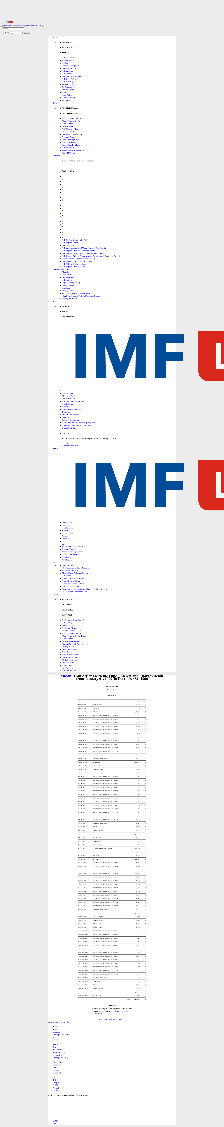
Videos (55, 448)
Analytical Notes (68, 663)
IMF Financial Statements (71, 76)
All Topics (66, 100)
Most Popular (67, 560)
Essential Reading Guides (71, 631)
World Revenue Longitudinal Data (74, 592)
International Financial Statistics (73, 578)
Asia (63, 541)
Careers (55, 1067)
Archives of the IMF (69, 84)
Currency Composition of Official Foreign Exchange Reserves (85, 589)
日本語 (55, 1085)
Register (72, 443)
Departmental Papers (69, 649)
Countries (56, 156)
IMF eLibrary (67, 623)
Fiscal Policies (67, 95)
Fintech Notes (67, 665)
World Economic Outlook (71, 118)
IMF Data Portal (68, 565)
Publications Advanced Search (73, 620)
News (55, 301)
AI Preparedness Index (70, 570)
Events (55, 1040)
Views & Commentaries (71, 415)
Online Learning (68, 285)
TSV (108, 690)
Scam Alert (57, 1073)
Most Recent (66, 557)
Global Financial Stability (71, 121)
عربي (55, 1077)
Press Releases (67, 404)
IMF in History (67, 82)
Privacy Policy (58, 1062)
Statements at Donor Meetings (73, 409)
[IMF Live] (10, 22)
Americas (65, 539)
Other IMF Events (68, 153)
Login (64, 443)
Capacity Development (70, 66)
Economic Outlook (69, 549)
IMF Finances (67, 74)
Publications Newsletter (70, 628)
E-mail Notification (69, 428)
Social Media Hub (59, 1052)
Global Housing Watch (70, 140)
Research (56, 103)
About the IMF (67, 523)
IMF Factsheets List (69, 68)
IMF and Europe (68, 245)
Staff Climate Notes (69, 671)
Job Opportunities (68, 87)
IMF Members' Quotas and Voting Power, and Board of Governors (86, 248)
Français (56, 1083)
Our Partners (66, 288)
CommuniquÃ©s (68, 399)
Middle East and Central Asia (73, 547)
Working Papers (68, 132)
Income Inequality (68, 98)
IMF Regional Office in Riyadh (73, 267)
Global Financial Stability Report (74, 636)
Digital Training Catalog (71, 283)
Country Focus (67, 393)
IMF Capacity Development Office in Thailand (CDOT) (82, 253)
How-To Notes (67, 668)
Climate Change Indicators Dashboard (76, 573)
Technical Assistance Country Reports (76, 293)
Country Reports (68, 647)
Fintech (64, 92)
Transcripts (66, 412)
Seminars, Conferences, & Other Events (76, 425)
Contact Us (57, 1065)
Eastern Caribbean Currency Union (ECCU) (78, 259)
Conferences (66, 525)
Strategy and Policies (69, 299)
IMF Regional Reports (70, 243)
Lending (65, 63)
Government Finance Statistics (73, 584)
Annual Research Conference (73, 150)
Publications (57, 594)
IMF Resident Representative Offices (75, 240)
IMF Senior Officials (69, 79)
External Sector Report (70, 641)
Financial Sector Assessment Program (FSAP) (79, 423)
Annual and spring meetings (72, 552)
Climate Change (68, 90)
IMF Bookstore (67, 625)
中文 (54, 1080)
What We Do (67, 275)
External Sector (67, 126)
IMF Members (67, 71)
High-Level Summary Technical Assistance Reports (81, 296)
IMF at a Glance (68, 58)
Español (56, 1091)
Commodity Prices (69, 142)
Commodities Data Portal (71, 145)
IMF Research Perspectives (72, 134)
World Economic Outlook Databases (75, 568)
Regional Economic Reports (72, 644)
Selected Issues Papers (70, 657)
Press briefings (67, 528)
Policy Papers (67, 652)
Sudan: (67, 676)
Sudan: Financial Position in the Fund (112, 1019)
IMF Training (67, 280)
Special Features (68, 533)
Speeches (65, 407)
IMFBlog (65, 417)
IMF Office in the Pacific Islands (74, 264)
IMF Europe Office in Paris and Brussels (77, 261)
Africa (64, 536)
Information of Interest (70, 446)
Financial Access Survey (71, 581)
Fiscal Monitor (67, 124)
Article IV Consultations (71, 420)
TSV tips (114, 690)
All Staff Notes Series (70, 660)
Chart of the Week (68, 396)
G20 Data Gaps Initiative (71, 586)
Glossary (56, 1070)
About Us (65, 272)
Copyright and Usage (60, 1058)
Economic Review (69, 137)
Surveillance (66, 60)
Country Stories (68, 291)
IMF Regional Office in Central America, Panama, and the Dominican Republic (91, 256)
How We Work (67, 277)
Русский (56, 1088)
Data (54, 563)
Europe (64, 544)
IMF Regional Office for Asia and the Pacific (78, 251)
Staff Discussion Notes (70, 129)
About (55, 37)
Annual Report (58, 1055)
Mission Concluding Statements (73, 401)
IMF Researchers (68, 148)
